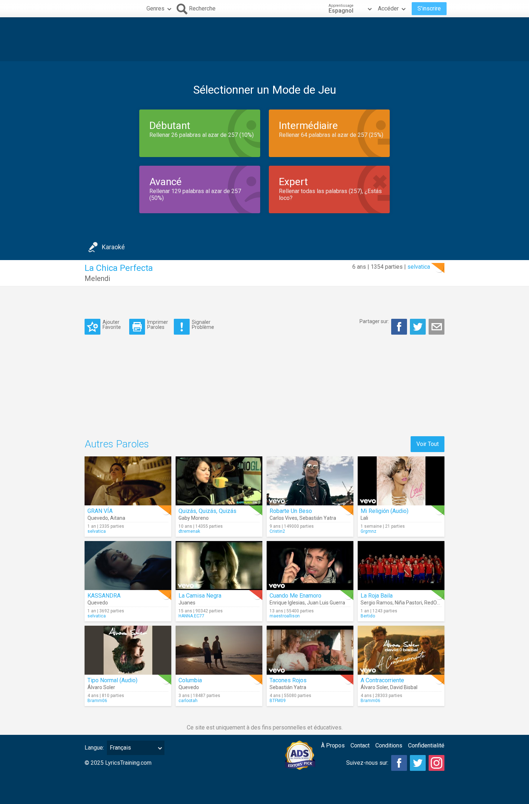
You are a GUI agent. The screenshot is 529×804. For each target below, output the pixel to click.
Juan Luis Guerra (326, 603)
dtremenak (189, 531)
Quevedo (97, 518)
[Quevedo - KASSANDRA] (128, 565)
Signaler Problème (203, 324)
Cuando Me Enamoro (295, 595)
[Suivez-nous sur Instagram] (436, 763)
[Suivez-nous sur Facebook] (399, 763)
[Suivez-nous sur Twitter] (418, 763)
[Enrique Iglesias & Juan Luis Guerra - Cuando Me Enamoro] (310, 565)
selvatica (418, 266)
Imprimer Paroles (157, 324)
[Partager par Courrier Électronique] (436, 327)
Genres (155, 8)
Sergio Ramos (377, 603)
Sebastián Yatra (317, 518)
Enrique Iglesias (287, 603)
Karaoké (113, 247)
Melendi (97, 278)
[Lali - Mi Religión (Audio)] (401, 480)
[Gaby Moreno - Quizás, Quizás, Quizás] (219, 480)
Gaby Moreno (193, 518)
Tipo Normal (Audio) (112, 680)
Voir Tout (427, 444)
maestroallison (285, 615)
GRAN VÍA (100, 511)
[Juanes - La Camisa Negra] (219, 565)
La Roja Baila (377, 595)
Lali (364, 518)
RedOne (433, 603)
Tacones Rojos (288, 680)
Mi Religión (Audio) (384, 511)
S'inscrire (429, 8)
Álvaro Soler (101, 687)
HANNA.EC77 (191, 615)
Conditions (388, 745)
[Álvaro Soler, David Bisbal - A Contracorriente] (401, 650)
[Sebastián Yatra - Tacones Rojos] (310, 650)
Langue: (94, 747)
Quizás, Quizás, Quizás (207, 511)
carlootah (188, 700)
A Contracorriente (382, 680)
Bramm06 (97, 700)
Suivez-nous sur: (367, 762)
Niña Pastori (408, 603)
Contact (360, 745)
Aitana (117, 518)
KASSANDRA (104, 595)
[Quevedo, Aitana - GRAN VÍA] (128, 480)
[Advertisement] (264, 39)
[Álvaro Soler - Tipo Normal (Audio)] (128, 650)
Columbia (190, 680)
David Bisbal (403, 687)
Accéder (388, 8)
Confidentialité (426, 745)
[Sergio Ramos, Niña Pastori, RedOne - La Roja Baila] (401, 565)
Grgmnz (368, 531)
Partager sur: (374, 321)
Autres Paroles (117, 444)
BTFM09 (278, 700)
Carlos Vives (283, 518)
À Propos (333, 745)
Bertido (368, 615)
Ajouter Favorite (112, 324)
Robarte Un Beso (291, 511)
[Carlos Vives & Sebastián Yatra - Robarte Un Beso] (310, 480)
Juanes (186, 603)
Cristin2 (277, 531)
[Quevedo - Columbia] (219, 650)
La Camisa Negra (199, 595)
